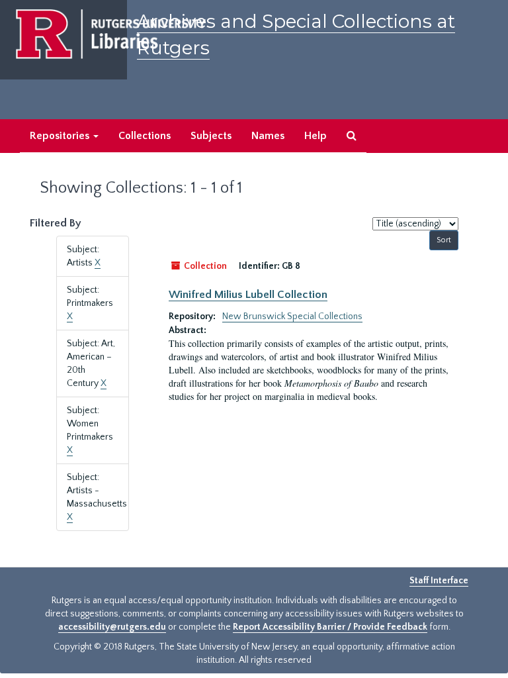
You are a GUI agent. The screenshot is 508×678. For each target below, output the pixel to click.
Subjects (211, 136)
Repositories (61, 136)
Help (315, 136)
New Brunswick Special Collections (292, 316)
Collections (144, 136)
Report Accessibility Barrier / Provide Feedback (330, 627)
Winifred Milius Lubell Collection (248, 295)
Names (267, 136)
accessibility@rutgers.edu (112, 627)
